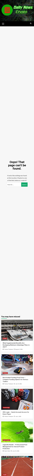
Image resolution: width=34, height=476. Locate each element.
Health (5, 338)
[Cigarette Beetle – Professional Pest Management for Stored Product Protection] (17, 431)
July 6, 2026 (18, 416)
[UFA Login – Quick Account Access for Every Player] (17, 399)
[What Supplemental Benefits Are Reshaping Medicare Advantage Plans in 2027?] (17, 330)
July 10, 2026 (18, 383)
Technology (6, 407)
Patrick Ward (7, 451)
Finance (5, 373)
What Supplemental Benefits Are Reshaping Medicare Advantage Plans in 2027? (16, 345)
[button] (3, 23)
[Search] (31, 23)
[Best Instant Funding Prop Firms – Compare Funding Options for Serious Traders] (17, 364)
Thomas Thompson (8, 349)
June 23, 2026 (15, 451)
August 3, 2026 (18, 349)
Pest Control (6, 440)
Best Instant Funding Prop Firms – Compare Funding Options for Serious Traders (15, 379)
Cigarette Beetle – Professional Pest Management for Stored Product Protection (15, 446)
